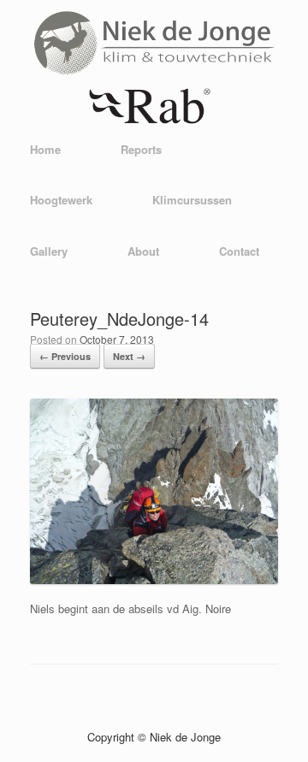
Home (45, 149)
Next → (129, 356)
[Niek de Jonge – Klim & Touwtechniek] (154, 80)
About (143, 251)
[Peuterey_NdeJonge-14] (154, 579)
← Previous (65, 356)
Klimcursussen (192, 200)
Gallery (49, 251)
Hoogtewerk (61, 200)
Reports (141, 149)
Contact (239, 251)
